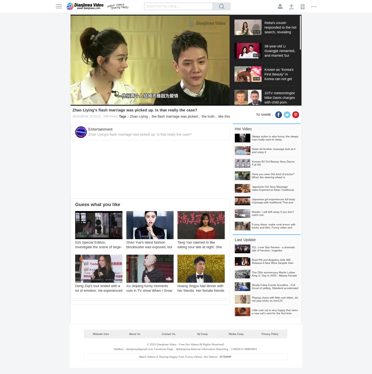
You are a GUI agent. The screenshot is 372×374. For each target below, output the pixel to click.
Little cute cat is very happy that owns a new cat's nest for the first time (275, 312)
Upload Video (291, 6)
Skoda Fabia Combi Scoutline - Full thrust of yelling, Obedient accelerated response (275, 288)
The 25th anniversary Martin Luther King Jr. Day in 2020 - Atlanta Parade (274, 274)
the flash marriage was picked (174, 116)
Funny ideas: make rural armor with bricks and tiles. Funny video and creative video (273, 227)
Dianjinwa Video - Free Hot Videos (103, 6)
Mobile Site (303, 6)
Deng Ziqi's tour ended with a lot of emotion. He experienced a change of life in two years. (98, 290)
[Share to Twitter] (287, 115)
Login (280, 6)
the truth (207, 116)
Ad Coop (202, 333)
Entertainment (100, 129)
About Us (134, 333)
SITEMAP (225, 356)
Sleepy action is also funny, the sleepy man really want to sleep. (275, 138)
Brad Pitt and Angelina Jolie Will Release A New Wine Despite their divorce (273, 263)
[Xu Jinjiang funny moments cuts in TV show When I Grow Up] (150, 268)
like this (223, 116)
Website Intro (101, 333)
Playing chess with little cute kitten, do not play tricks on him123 (275, 299)
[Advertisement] (150, 169)
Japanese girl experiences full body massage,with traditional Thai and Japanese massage (273, 202)
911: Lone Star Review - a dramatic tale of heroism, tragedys (273, 249)
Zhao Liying (139, 116)
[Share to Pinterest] (296, 115)
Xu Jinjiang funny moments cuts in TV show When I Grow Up (149, 290)
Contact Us (168, 333)
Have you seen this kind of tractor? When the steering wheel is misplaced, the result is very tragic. (273, 177)
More (314, 6)
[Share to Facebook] (278, 115)
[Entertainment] (81, 132)
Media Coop (236, 333)
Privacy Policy (270, 333)
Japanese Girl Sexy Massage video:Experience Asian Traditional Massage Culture (273, 189)
